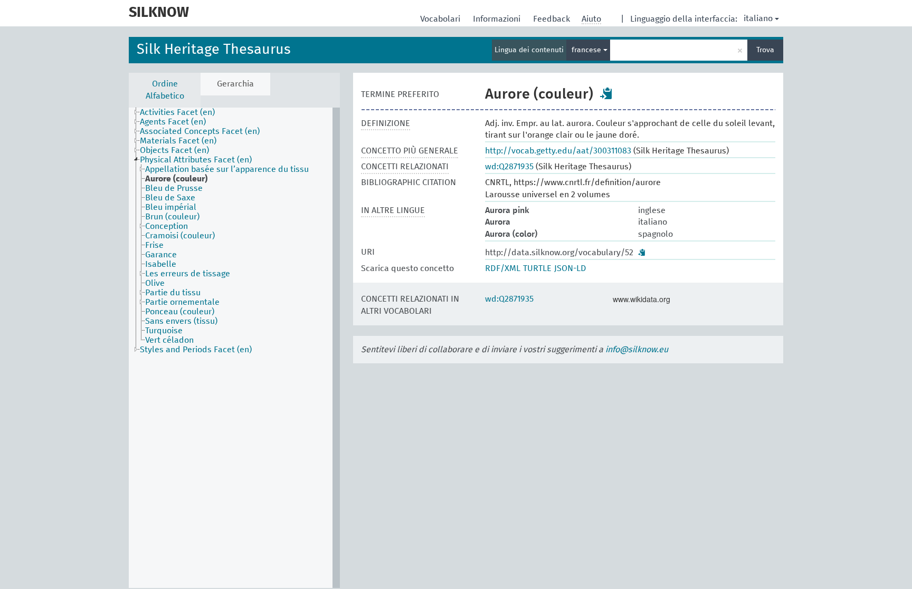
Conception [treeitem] (166, 226)
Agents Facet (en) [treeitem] (173, 122)
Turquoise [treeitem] (164, 330)
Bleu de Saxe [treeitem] (170, 198)
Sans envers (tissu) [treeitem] (181, 321)
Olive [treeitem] (155, 283)
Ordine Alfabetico (165, 90)
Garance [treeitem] (161, 254)
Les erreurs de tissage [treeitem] (187, 273)
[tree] (234, 348)
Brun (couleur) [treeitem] (172, 217)
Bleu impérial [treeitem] (170, 207)
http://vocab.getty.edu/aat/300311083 (558, 151)
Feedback (552, 19)
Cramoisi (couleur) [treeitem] (180, 235)
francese (587, 50)
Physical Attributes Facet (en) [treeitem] (196, 160)
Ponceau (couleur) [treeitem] (179, 311)
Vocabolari (441, 19)
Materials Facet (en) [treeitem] (178, 141)
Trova (765, 50)
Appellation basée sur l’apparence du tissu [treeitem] (227, 169)
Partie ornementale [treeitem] (182, 302)
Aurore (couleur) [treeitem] (176, 179)
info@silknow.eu (636, 349)
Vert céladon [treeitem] (169, 340)
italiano (758, 18)
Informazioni (497, 19)
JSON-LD (570, 268)
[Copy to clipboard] (606, 93)
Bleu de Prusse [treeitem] (174, 188)
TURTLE (537, 268)
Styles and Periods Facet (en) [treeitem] (196, 349)
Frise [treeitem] (154, 245)
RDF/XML (502, 268)
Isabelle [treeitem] (160, 264)
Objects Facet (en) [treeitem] (174, 150)
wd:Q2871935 (509, 166)
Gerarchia (235, 84)
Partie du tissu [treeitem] (173, 292)
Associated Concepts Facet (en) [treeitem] (200, 131)
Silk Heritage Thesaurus (214, 50)
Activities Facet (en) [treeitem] (177, 112)
